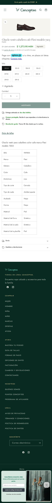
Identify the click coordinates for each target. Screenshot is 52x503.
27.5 (18, 74)
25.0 (8, 69)
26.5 (39, 69)
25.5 (18, 69)
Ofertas (9, 326)
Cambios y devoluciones (17, 370)
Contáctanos (12, 375)
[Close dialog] (49, 473)
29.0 (8, 80)
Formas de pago (13, 355)
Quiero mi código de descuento (13, 490)
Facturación (11, 365)
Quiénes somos (12, 389)
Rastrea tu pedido (14, 345)
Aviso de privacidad (15, 413)
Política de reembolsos (17, 423)
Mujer (8, 301)
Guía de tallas (8, 133)
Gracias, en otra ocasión (13, 494)
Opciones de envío (14, 360)
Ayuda (8, 331)
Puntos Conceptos (14, 394)
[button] (5, 10)
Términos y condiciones (17, 418)
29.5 (18, 80)
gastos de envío (9, 50)
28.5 (39, 74)
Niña (7, 311)
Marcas (9, 321)
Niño (7, 316)
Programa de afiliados (16, 399)
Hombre (9, 306)
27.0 (8, 74)
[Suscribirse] (40, 443)
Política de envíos (14, 428)
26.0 (29, 69)
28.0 (28, 74)
